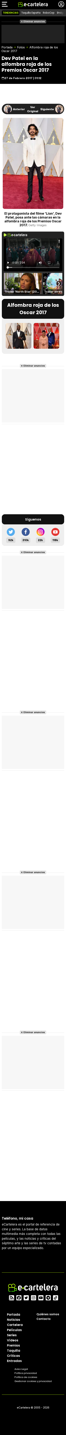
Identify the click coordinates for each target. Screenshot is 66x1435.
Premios (13, 1345)
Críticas (13, 1356)
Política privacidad (25, 1373)
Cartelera (15, 1325)
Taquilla (13, 1350)
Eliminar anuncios (34, 21)
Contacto (43, 1319)
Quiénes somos (47, 1314)
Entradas (14, 1361)
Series (12, 1335)
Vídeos (12, 1340)
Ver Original (32, 109)
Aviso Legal (21, 1369)
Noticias (13, 1319)
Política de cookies (25, 1377)
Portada (6, 47)
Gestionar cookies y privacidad (33, 1381)
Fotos (21, 47)
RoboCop (48, 13)
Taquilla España (31, 13)
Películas (14, 1330)
